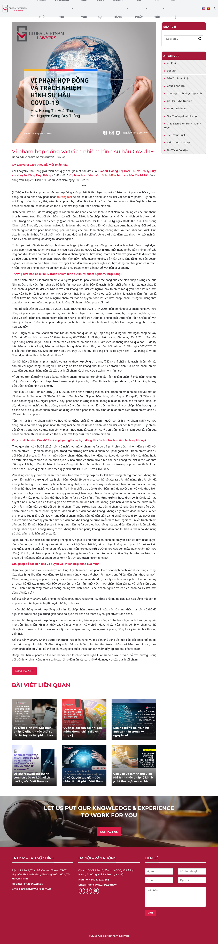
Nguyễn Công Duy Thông (34, 175)
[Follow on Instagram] (89, 891)
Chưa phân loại (176, 85)
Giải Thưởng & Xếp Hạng (182, 116)
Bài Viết (171, 70)
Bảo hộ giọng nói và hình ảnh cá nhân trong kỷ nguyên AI (131, 731)
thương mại (64, 196)
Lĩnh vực (84, 8)
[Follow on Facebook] (82, 891)
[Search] (214, 8)
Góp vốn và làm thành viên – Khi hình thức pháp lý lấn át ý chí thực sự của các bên (133, 777)
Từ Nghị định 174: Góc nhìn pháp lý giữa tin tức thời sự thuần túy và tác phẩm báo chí (33, 731)
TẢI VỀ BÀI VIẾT (24, 671)
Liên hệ (174, 8)
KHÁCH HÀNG (118, 8)
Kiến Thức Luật (176, 135)
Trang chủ (41, 8)
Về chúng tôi (62, 8)
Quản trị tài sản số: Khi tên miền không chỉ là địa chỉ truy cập (82, 731)
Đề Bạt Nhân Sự (176, 108)
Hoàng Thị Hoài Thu (122, 170)
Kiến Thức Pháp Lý (178, 142)
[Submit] (200, 38)
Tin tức (157, 8)
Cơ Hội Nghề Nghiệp (179, 101)
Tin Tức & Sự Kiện (177, 150)
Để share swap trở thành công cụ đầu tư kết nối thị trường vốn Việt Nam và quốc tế (32, 777)
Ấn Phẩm (139, 8)
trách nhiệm (108, 175)
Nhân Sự (100, 8)
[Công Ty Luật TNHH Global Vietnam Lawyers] (15, 9)
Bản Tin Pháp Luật (178, 78)
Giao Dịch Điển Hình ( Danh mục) (182, 125)
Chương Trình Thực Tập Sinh (184, 93)
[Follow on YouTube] (96, 891)
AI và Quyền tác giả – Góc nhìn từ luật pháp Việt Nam (83, 779)
